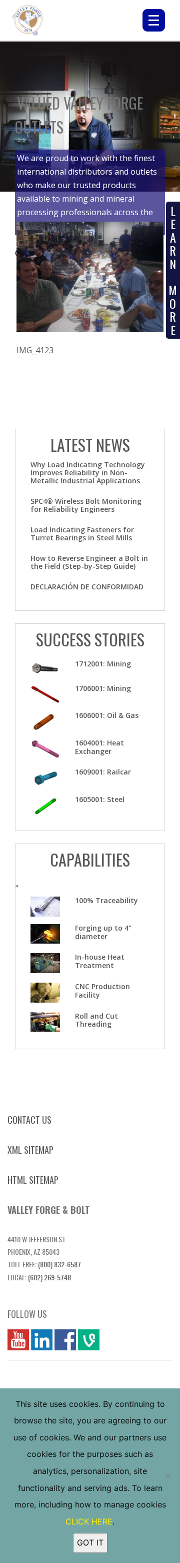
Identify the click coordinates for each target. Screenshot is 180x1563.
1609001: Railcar (103, 771)
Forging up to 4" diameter (103, 932)
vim (84, 1339)
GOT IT (90, 1542)
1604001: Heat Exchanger (99, 747)
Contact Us (30, 1119)
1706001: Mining (103, 688)
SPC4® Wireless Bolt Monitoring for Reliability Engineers (86, 505)
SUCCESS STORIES (90, 639)
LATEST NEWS (90, 444)
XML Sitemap (31, 1149)
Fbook (65, 1339)
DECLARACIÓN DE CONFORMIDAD (87, 586)
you (15, 1339)
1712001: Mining (103, 663)
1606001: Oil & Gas (106, 715)
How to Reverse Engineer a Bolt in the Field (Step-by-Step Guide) (89, 562)
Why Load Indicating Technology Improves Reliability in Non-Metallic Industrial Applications (87, 472)
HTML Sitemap (33, 1179)
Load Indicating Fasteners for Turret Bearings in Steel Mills (82, 533)
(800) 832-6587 (59, 1264)
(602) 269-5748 (49, 1277)
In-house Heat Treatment (99, 961)
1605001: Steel (99, 799)
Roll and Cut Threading (96, 1020)
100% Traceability (106, 900)
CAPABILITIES (90, 859)
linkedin (41, 1339)
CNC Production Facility (102, 991)
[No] (167, 1475)
